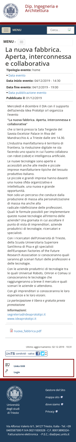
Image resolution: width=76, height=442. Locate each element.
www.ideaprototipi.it (21, 319)
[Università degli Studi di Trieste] (10, 17)
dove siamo (52, 404)
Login (17, 372)
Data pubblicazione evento (27, 93)
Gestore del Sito (55, 390)
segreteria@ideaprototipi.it (26, 314)
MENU (17, 30)
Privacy (49, 411)
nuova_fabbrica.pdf (27, 331)
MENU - (9, 41)
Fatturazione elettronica (23, 434)
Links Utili (19, 366)
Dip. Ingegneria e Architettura (41, 8)
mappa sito (52, 397)
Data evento (16, 75)
